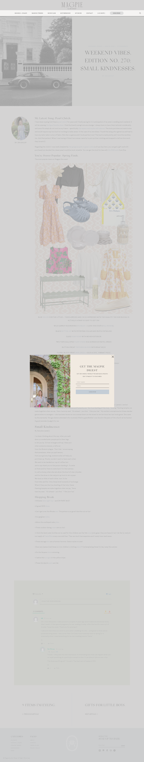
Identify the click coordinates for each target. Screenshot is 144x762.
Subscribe (116, 13)
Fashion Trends (37, 13)
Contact (89, 13)
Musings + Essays (21, 13)
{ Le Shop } (101, 13)
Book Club (52, 13)
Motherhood (65, 13)
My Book (78, 13)
